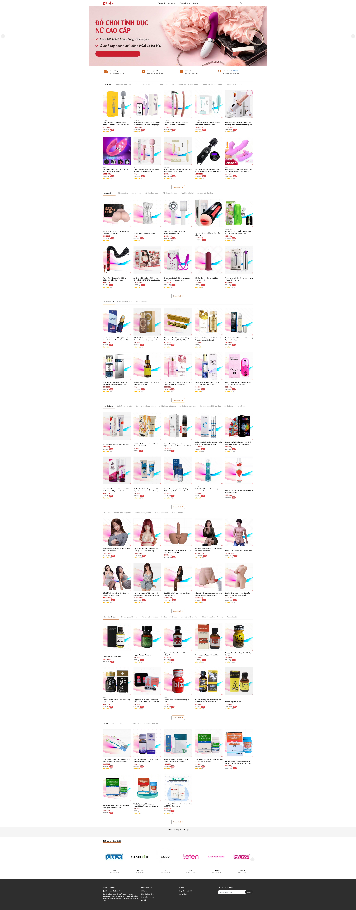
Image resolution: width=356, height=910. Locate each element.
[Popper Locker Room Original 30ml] (208, 637)
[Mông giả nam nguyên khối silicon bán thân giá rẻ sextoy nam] (117, 213)
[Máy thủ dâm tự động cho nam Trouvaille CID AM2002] (178, 213)
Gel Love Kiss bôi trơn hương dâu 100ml (116, 444)
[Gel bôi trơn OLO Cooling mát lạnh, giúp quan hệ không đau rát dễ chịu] (208, 426)
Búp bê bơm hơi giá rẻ (122, 512)
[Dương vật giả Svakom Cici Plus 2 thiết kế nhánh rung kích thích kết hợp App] (147, 104)
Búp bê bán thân (161, 512)
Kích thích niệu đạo (169, 193)
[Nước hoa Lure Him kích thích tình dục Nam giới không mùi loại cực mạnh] (147, 322)
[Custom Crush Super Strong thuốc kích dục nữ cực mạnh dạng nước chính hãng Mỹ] (117, 322)
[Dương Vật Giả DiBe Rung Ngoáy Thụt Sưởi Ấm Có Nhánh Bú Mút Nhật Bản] (239, 151)
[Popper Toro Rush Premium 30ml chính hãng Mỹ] (178, 637)
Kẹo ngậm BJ (232, 617)
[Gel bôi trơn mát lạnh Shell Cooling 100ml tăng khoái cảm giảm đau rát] (178, 470)
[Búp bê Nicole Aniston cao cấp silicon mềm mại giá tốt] (178, 577)
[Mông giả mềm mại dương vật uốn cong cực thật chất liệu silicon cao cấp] (208, 577)
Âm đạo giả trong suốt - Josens (144, 233)
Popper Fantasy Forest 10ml (143, 655)
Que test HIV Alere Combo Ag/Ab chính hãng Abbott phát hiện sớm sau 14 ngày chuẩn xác (116, 762)
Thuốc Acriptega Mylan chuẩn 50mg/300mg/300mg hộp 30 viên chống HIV (145, 806)
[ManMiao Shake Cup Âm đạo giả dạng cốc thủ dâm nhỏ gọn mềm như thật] (239, 213)
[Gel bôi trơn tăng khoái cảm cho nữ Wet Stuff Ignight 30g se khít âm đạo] (117, 470)
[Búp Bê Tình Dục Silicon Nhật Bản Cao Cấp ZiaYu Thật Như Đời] (117, 577)
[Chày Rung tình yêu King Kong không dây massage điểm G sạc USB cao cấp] (208, 151)
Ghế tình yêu (136, 193)
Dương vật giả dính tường (188, 84)
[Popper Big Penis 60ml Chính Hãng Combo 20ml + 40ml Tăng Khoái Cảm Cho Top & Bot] (147, 681)
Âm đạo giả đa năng (205, 193)
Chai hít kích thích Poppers (212, 617)
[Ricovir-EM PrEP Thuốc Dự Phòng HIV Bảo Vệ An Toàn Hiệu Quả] (117, 788)
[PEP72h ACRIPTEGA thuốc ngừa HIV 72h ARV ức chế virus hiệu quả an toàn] (239, 743)
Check (249, 892)
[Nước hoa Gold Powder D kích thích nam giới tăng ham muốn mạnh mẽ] (178, 366)
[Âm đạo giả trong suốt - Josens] (147, 213)
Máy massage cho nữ (124, 84)
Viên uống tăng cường (189, 617)
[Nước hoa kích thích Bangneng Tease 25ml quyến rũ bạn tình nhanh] (239, 366)
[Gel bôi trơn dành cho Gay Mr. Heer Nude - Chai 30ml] (147, 426)
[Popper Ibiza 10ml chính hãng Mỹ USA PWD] (178, 681)
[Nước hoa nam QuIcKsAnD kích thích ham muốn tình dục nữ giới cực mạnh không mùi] (117, 366)
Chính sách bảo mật (147, 897)
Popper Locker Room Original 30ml (207, 655)
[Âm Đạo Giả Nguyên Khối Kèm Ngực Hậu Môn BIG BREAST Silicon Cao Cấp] (147, 260)
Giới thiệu (144, 891)
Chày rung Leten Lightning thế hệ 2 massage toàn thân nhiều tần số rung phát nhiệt (116, 125)
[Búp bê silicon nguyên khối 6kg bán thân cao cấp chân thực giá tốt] (239, 577)
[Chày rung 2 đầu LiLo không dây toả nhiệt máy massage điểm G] (147, 151)
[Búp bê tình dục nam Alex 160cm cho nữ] (239, 532)
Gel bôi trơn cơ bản (124, 406)
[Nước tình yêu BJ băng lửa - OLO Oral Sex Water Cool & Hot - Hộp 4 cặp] (239, 426)
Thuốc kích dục (141, 302)
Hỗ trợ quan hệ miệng (129, 617)
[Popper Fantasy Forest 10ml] (147, 637)
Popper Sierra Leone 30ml (112, 657)
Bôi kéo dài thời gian (169, 617)
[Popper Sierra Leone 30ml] (117, 637)
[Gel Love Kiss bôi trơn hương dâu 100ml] (117, 426)
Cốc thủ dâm (123, 193)
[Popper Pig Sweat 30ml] (239, 681)
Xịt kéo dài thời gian (150, 617)
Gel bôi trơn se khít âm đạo (210, 406)
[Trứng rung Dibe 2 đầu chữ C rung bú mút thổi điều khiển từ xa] (117, 151)
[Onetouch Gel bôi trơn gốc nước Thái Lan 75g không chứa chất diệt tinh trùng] (147, 470)
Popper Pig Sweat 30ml (233, 702)
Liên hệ (143, 900)
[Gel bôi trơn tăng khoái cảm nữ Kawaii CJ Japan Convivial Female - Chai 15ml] (178, 426)
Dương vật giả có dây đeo (212, 84)
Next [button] (353, 36)
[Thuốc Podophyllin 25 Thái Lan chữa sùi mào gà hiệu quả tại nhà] (147, 743)
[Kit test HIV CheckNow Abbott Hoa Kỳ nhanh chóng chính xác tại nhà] (178, 743)
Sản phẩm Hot (184, 894)
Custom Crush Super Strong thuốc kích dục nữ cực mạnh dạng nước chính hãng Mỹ (116, 340)
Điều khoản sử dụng (147, 894)
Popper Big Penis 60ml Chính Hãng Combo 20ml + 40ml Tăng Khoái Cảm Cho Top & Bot (146, 702)
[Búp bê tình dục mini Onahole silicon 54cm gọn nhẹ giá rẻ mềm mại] (147, 532)
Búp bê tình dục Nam (143, 512)
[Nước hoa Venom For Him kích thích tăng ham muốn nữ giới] (239, 322)
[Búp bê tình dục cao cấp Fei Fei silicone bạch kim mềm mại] (117, 532)
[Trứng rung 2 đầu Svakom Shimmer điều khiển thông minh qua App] (178, 151)
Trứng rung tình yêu (166, 84)
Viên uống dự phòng (120, 723)
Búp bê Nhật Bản (179, 512)
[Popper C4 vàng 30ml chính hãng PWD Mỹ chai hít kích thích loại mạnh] (208, 681)
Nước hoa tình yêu (124, 302)
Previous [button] (3, 36)
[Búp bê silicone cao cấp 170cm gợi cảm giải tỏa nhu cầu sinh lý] (208, 532)
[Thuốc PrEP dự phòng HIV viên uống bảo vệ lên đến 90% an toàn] (208, 743)
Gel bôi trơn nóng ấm (167, 406)
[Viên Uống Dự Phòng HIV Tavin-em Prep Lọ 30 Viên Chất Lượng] (178, 788)
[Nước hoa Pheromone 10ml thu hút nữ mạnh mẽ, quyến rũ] (147, 366)
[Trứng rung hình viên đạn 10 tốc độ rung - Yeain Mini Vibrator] (239, 260)
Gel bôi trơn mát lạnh (187, 406)
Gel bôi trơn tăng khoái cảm (235, 406)
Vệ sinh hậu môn (151, 193)
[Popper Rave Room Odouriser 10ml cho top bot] (239, 637)
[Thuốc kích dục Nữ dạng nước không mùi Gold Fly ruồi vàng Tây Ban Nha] (178, 322)
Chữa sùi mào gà (151, 723)
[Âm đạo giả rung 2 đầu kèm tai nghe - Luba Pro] (208, 213)
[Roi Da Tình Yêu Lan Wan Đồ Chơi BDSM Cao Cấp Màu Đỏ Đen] (117, 260)
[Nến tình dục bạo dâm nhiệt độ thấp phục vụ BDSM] (208, 260)
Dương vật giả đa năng (146, 84)
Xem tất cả (177, 187)
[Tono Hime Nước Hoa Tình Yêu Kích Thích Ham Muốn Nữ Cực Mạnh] (208, 366)
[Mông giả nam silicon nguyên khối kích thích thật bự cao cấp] (178, 532)
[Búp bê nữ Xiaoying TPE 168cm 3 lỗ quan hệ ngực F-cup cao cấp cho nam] (147, 577)
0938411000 (233, 71)
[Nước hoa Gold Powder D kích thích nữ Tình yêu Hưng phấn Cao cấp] (208, 322)
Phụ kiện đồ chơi (187, 193)
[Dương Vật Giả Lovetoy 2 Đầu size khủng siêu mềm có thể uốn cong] (178, 104)
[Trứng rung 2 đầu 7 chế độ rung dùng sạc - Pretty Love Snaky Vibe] (178, 260)
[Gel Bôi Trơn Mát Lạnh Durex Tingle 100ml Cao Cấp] (208, 470)
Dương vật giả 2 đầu (234, 84)
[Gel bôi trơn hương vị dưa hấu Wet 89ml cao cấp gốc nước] (239, 470)
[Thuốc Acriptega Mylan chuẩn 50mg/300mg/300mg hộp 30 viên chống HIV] (147, 788)
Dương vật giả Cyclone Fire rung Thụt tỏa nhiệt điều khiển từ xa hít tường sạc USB (238, 125)
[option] (178, 36)
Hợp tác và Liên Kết (185, 891)
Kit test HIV (136, 723)
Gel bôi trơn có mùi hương (146, 406)
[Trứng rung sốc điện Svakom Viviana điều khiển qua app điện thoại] (208, 104)
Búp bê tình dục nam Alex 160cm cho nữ (239, 551)
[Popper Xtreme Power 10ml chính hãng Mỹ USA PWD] (117, 681)
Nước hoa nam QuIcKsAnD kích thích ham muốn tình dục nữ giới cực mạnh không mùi (115, 384)
